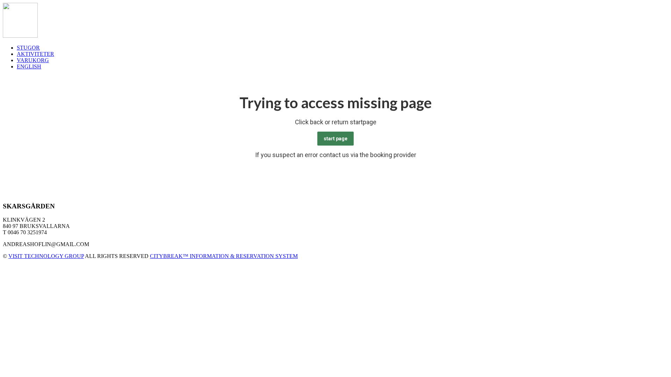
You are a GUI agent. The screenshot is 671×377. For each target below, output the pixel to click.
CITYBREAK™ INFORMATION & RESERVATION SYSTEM (224, 256)
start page (335, 138)
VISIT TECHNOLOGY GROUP (46, 256)
